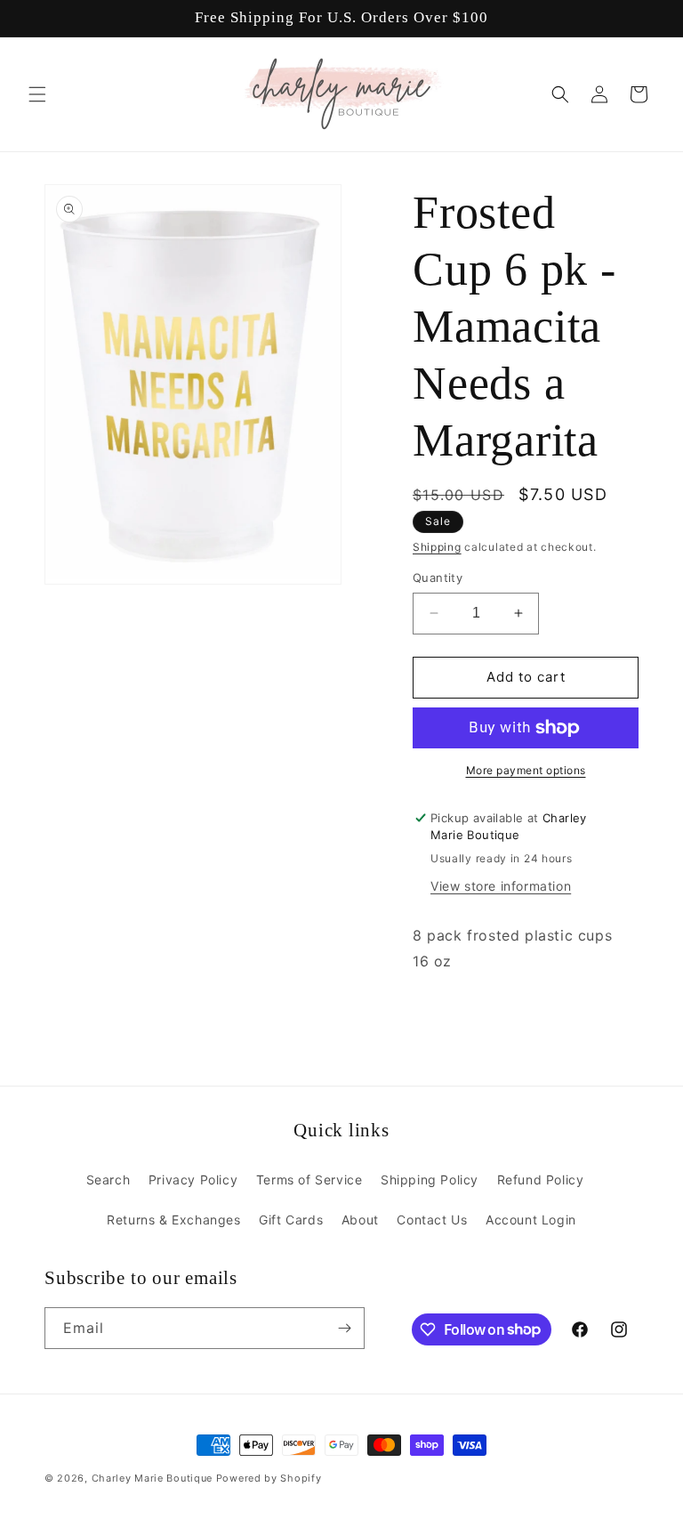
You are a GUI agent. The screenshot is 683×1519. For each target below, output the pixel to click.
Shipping (437, 546)
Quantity (437, 577)
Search (108, 1179)
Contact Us (432, 1219)
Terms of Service (309, 1179)
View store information (500, 885)
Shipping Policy (429, 1179)
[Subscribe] (344, 1328)
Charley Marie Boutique (152, 1478)
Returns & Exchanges (173, 1219)
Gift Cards (291, 1219)
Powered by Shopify (269, 1478)
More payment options (526, 770)
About (360, 1219)
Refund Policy (540, 1179)
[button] (37, 94)
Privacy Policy (193, 1179)
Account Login (531, 1219)
